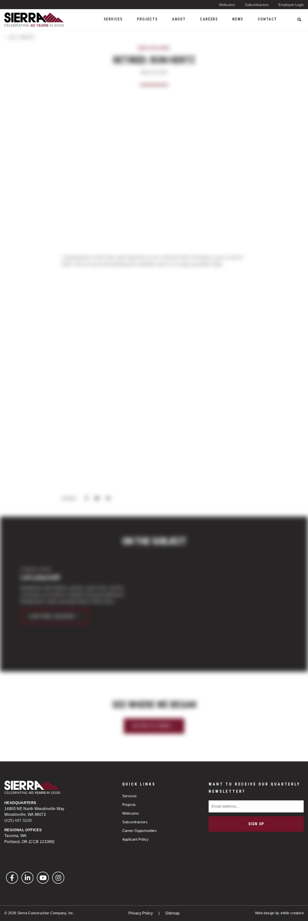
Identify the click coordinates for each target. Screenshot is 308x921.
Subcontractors (257, 5)
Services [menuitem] (113, 19)
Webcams (227, 5)
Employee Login (291, 5)
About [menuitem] (179, 19)
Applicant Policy (135, 839)
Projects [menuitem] (147, 19)
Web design (265, 913)
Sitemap (172, 913)
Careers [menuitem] (209, 19)
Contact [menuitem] (267, 19)
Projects (129, 805)
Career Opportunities (139, 831)
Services (129, 796)
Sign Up (256, 824)
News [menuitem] (237, 19)
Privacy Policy (141, 913)
